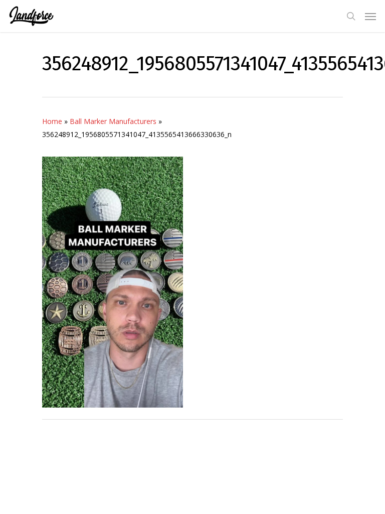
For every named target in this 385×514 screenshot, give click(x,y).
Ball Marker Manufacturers (113, 121)
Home (52, 121)
